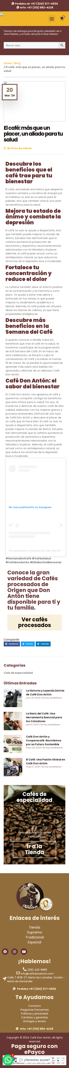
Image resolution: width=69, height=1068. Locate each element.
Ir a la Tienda (34, 849)
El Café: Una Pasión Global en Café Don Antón (45, 761)
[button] (51, 18)
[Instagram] (14, 951)
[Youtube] (24, 951)
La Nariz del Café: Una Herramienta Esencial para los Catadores (44, 717)
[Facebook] (5, 951)
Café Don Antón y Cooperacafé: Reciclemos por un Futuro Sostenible (43, 740)
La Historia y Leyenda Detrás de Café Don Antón (45, 692)
